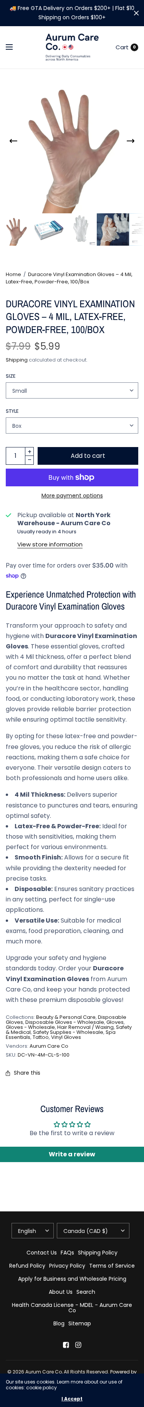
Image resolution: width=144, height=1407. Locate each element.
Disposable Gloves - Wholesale (64, 1022)
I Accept (72, 1399)
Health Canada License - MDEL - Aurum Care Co (72, 1307)
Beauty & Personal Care (66, 1017)
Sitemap (79, 1323)
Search (85, 1292)
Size (11, 376)
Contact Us (41, 1252)
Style (12, 411)
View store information (50, 544)
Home (13, 274)
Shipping (17, 359)
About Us (61, 1292)
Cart (122, 47)
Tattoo (41, 1037)
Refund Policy (27, 1266)
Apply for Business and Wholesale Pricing (72, 1279)
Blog (59, 1323)
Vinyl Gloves (66, 1037)
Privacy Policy (67, 1266)
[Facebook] (66, 1345)
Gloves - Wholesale (30, 1027)
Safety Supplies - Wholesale (68, 1032)
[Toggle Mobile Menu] (14, 47)
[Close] (136, 13)
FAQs (67, 1252)
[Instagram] (78, 1345)
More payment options (72, 495)
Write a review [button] (72, 1154)
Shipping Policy (98, 1252)
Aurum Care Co (49, 1046)
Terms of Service (112, 1266)
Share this (27, 1073)
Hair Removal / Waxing (85, 1027)
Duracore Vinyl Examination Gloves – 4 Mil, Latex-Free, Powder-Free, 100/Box (69, 278)
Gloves (115, 1022)
